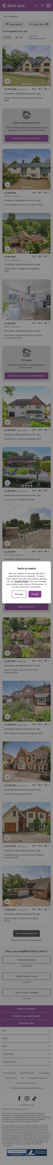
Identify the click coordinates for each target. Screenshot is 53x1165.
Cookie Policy (22, 581)
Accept (34, 594)
